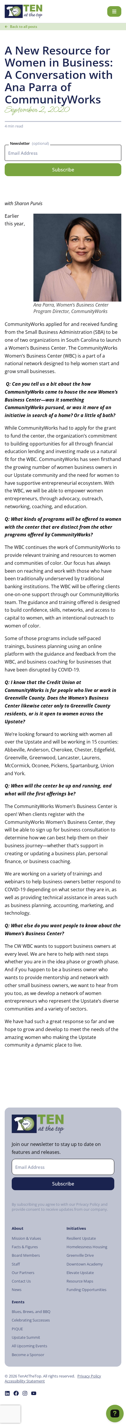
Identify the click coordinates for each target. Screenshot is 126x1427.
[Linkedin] (7, 1393)
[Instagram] (25, 1393)
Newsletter (20, 143)
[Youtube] (33, 1393)
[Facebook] (16, 1393)
